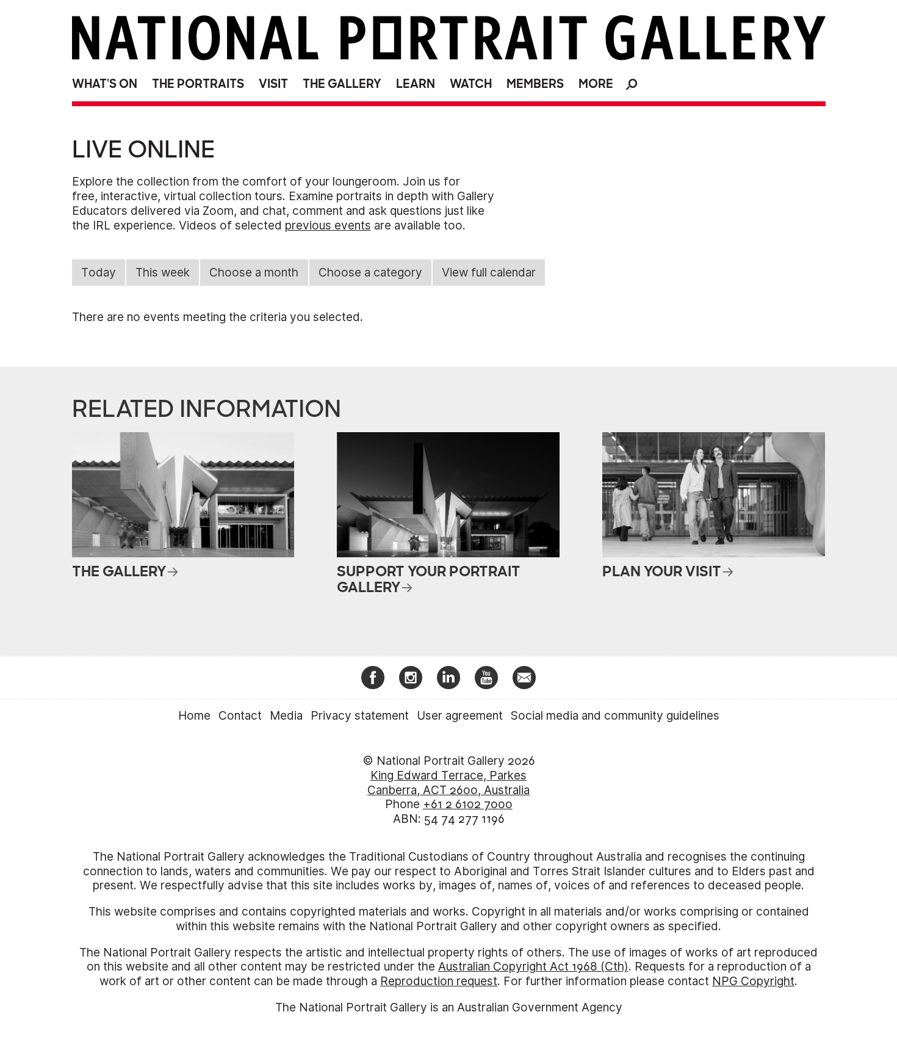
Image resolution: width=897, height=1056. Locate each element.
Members (535, 84)
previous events (328, 226)
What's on (104, 84)
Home (194, 716)
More (595, 84)
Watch (471, 84)
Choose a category (370, 273)
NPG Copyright (753, 981)
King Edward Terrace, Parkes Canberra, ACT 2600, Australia (448, 782)
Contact (240, 716)
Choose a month (253, 273)
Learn (415, 84)
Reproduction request (438, 981)
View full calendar (489, 273)
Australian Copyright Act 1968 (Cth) (533, 967)
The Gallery (342, 84)
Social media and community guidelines (615, 716)
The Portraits (198, 84)
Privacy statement (360, 716)
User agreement (460, 716)
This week (162, 273)
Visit (273, 84)
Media (286, 716)
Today (98, 273)
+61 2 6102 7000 (468, 804)
